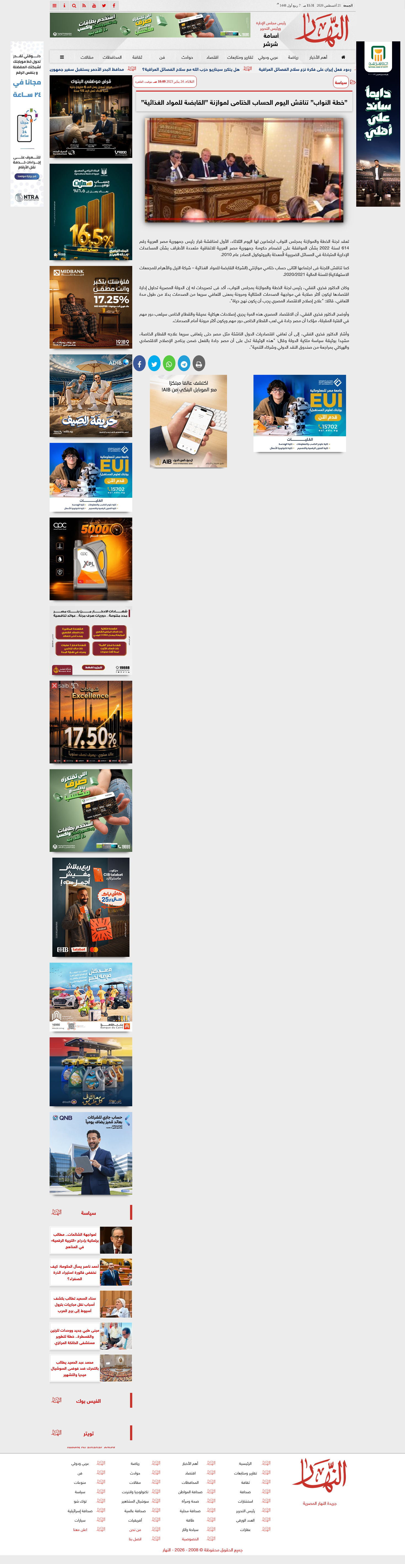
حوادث (187, 56)
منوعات (80, 1481)
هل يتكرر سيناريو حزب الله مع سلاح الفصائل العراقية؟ (277, 68)
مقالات (87, 56)
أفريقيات (135, 1519)
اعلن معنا (80, 1528)
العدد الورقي (245, 1519)
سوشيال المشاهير (135, 1500)
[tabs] (54, 5)
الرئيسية (245, 1462)
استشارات (245, 1500)
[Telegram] (184, 363)
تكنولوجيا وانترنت (135, 1491)
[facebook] (114, 5)
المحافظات (111, 56)
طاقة (190, 1519)
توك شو (80, 1500)
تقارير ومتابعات (240, 56)
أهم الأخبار (318, 56)
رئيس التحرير (245, 1510)
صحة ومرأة (190, 1500)
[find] (74, 5)
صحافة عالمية (135, 1510)
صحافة (245, 1491)
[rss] (84, 5)
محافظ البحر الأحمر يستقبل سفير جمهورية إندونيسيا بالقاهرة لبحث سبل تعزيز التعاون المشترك (125, 68)
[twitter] (104, 5)
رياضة (293, 56)
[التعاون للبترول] (91, 558)
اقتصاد (212, 56)
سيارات (80, 1519)
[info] (64, 5)
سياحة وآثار (190, 1528)
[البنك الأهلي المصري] (27, 124)
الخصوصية (190, 1538)
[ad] (91, 116)
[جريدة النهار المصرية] (150, 25)
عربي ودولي (268, 56)
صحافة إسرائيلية (80, 1510)
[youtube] (94, 5)
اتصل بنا (135, 1538)
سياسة (341, 81)
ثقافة (137, 56)
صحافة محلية (190, 1510)
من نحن (135, 1528)
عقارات (245, 1528)
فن (162, 56)
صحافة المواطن (190, 1491)
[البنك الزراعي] (300, 413)
